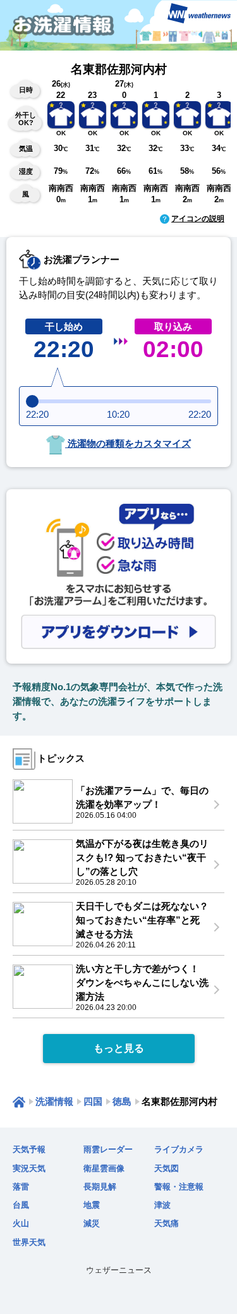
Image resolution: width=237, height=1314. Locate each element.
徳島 (121, 1101)
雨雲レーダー (108, 1149)
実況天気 (29, 1168)
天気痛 (166, 1223)
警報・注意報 (179, 1186)
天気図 (166, 1168)
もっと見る (119, 1048)
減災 (91, 1223)
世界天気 (29, 1242)
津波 (162, 1205)
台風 (21, 1205)
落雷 (21, 1186)
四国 (92, 1101)
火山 (21, 1223)
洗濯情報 (54, 1101)
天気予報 (29, 1149)
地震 (91, 1205)
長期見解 (99, 1186)
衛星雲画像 (104, 1168)
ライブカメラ (179, 1149)
